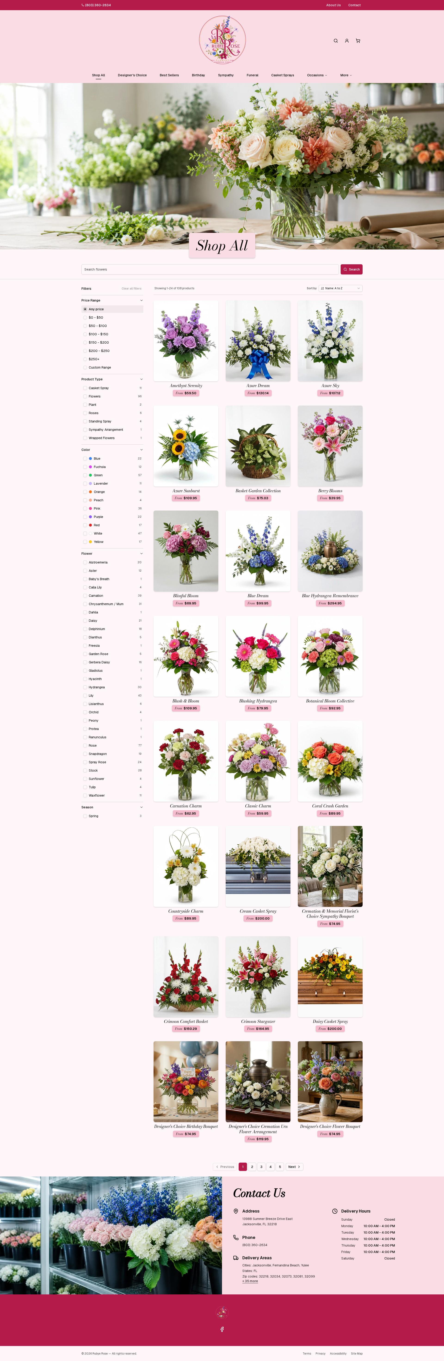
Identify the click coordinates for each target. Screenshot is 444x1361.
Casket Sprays (282, 75)
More (344, 75)
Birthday (198, 75)
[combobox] (341, 288)
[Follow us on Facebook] (222, 1329)
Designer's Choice (132, 75)
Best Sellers (169, 75)
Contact (354, 5)
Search (354, 269)
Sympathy (226, 75)
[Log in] (347, 40)
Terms (307, 1353)
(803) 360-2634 (98, 5)
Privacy (320, 1353)
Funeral (252, 75)
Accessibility (338, 1353)
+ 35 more (250, 1281)
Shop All (98, 75)
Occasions (315, 75)
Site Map (357, 1353)
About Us (333, 5)
